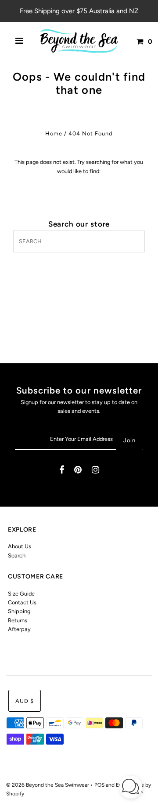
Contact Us (22, 602)
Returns (17, 620)
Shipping (19, 611)
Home (53, 133)
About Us (19, 546)
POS (99, 785)
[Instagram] (95, 470)
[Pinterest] (78, 470)
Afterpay (19, 629)
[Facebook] (61, 470)
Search (16, 555)
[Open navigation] (19, 42)
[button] (130, 788)
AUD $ (24, 701)
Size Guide (21, 593)
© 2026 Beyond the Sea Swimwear (48, 785)
